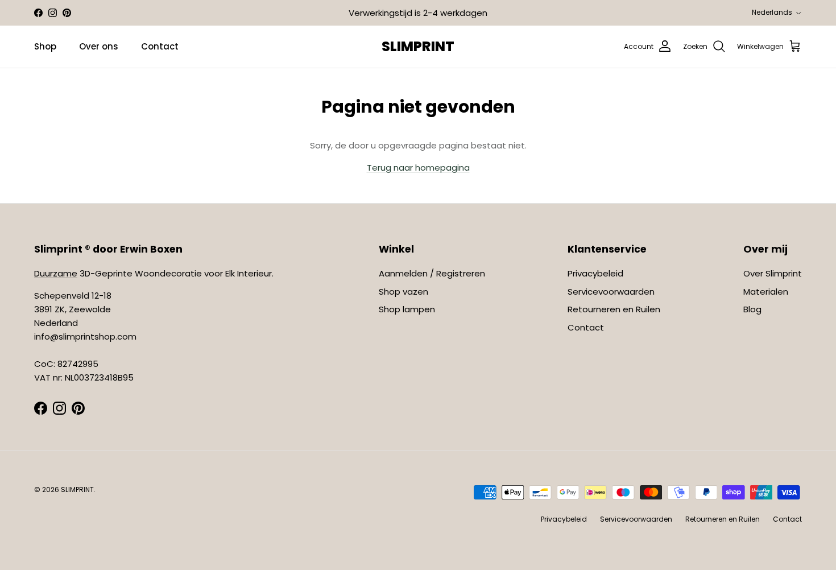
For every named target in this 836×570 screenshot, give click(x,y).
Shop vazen (403, 292)
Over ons (98, 46)
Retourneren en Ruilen (614, 309)
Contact (160, 46)
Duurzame (55, 273)
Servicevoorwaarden (611, 292)
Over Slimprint (772, 273)
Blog (752, 309)
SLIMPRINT (77, 489)
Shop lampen (407, 309)
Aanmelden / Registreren (432, 273)
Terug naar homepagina (418, 168)
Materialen (765, 292)
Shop (45, 46)
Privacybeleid (595, 273)
